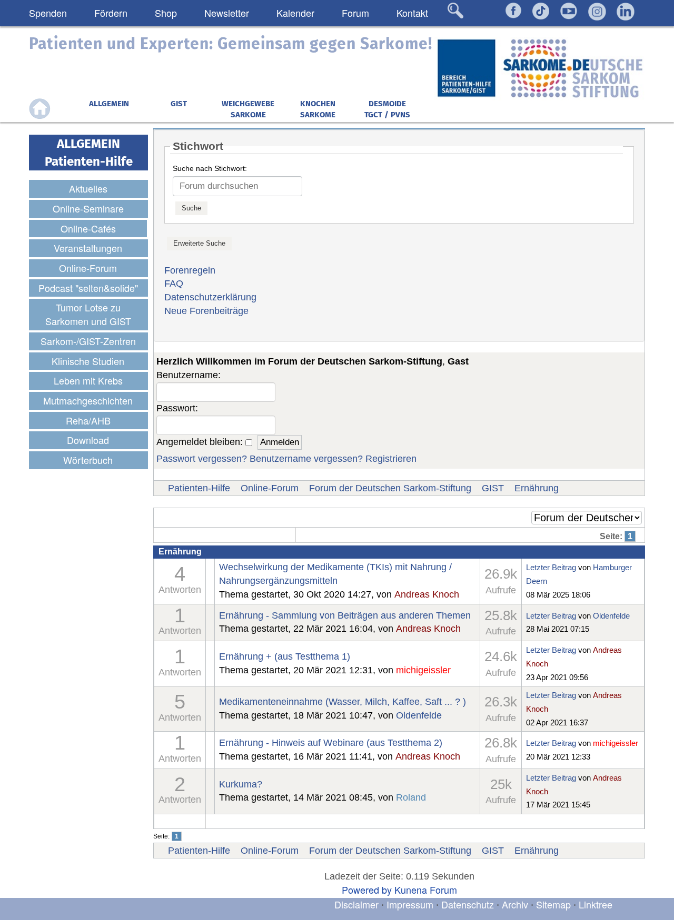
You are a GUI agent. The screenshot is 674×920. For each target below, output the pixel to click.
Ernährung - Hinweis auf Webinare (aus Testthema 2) (330, 742)
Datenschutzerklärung (210, 297)
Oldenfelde (611, 615)
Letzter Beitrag (551, 567)
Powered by (367, 889)
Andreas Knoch (426, 594)
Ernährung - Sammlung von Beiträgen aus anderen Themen (345, 615)
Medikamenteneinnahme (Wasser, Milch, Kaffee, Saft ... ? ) (342, 701)
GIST (493, 488)
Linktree (595, 904)
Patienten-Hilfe (199, 488)
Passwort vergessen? (201, 458)
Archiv (515, 904)
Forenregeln (189, 270)
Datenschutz (469, 904)
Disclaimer (356, 904)
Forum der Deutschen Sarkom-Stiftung (390, 488)
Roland (411, 797)
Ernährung (536, 488)
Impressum (409, 904)
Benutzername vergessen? (306, 458)
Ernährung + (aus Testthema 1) (284, 656)
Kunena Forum (425, 889)
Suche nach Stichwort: (210, 168)
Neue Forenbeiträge (206, 311)
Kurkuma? (240, 784)
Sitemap (553, 904)
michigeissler (423, 670)
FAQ (173, 283)
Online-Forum (270, 488)
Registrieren (391, 458)
